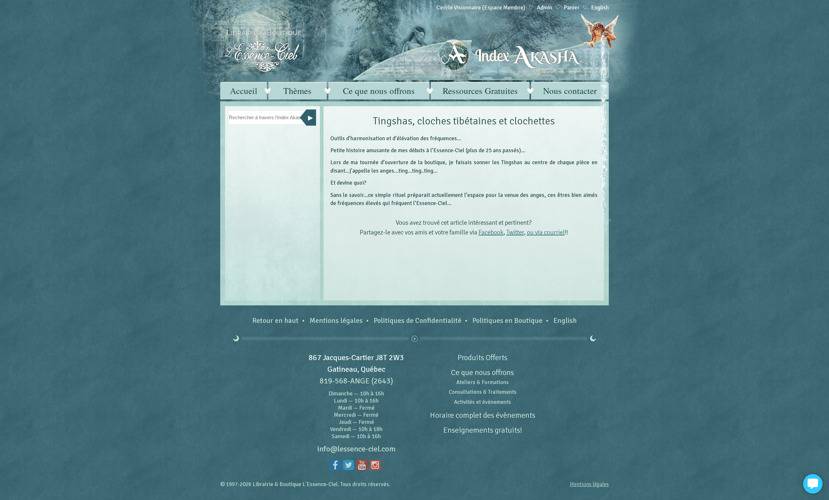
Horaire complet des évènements (482, 415)
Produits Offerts (482, 357)
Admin (544, 7)
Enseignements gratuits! (482, 430)
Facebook (491, 232)
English (565, 320)
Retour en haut (275, 320)
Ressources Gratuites (480, 91)
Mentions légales (336, 320)
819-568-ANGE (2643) (356, 381)
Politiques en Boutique (507, 320)
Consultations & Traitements (483, 392)
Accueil (243, 91)
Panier (571, 7)
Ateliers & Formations (482, 382)
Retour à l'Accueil (263, 50)
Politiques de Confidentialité (417, 320)
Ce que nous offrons (379, 91)
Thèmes (297, 91)
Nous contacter (570, 91)
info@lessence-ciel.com (356, 449)
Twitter (515, 232)
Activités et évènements (482, 402)
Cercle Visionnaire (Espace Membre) (481, 7)
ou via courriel (546, 232)
